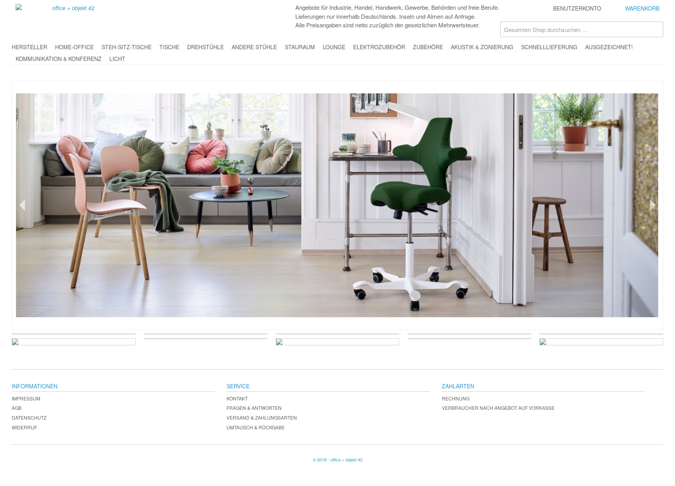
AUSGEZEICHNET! (609, 47)
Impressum (26, 398)
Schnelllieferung (549, 47)
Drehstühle (205, 47)
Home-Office (74, 47)
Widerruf (24, 427)
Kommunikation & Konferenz (59, 59)
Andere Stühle (254, 47)
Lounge (334, 47)
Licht (117, 59)
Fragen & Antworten (254, 407)
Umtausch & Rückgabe (256, 427)
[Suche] (655, 29)
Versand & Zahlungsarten (262, 417)
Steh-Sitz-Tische (127, 47)
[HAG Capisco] (337, 205)
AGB (16, 407)
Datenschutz (29, 417)
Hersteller (29, 47)
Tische (169, 47)
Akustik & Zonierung (482, 47)
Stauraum (300, 47)
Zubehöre (428, 47)
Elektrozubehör (379, 47)
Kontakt (237, 398)
